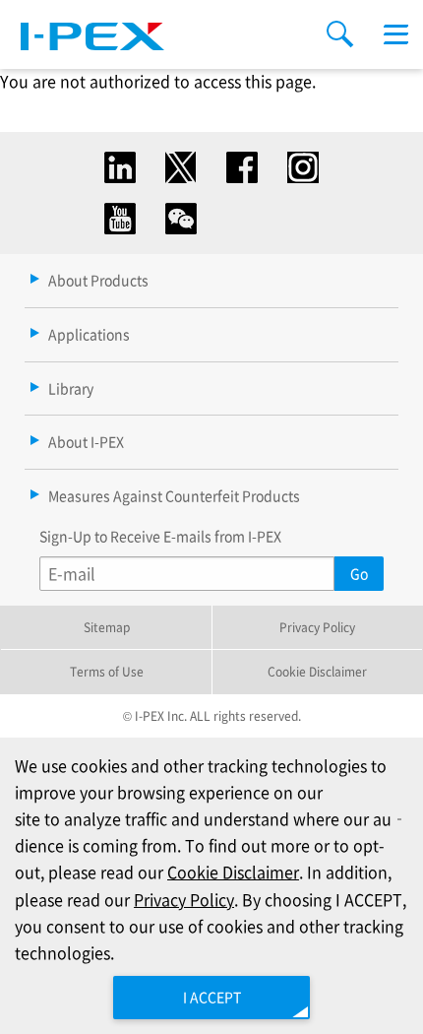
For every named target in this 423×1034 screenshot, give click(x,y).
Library (70, 388)
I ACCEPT (212, 996)
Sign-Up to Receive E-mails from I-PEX (160, 536)
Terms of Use (107, 671)
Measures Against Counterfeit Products (174, 495)
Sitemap (107, 626)
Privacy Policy (317, 626)
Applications (89, 334)
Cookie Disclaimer (317, 671)
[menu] (396, 34)
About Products (98, 280)
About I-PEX (86, 441)
